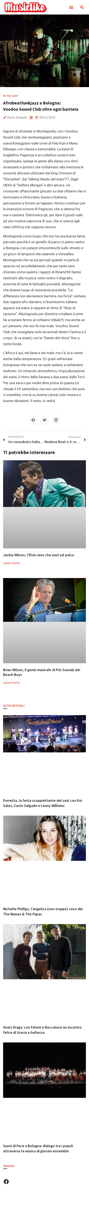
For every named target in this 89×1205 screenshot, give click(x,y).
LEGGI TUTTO (11, 563)
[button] (71, 7)
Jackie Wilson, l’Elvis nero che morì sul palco (38, 555)
